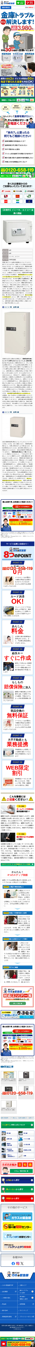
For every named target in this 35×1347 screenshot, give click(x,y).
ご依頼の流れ (6, 1297)
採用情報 (22, 1304)
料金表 (4, 1304)
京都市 (14, 259)
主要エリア (23, 1285)
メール (13, 536)
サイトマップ (24, 1310)
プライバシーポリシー (26, 1316)
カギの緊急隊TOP (7, 1285)
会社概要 (5, 1291)
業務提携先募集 (7, 1316)
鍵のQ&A (5, 1310)
